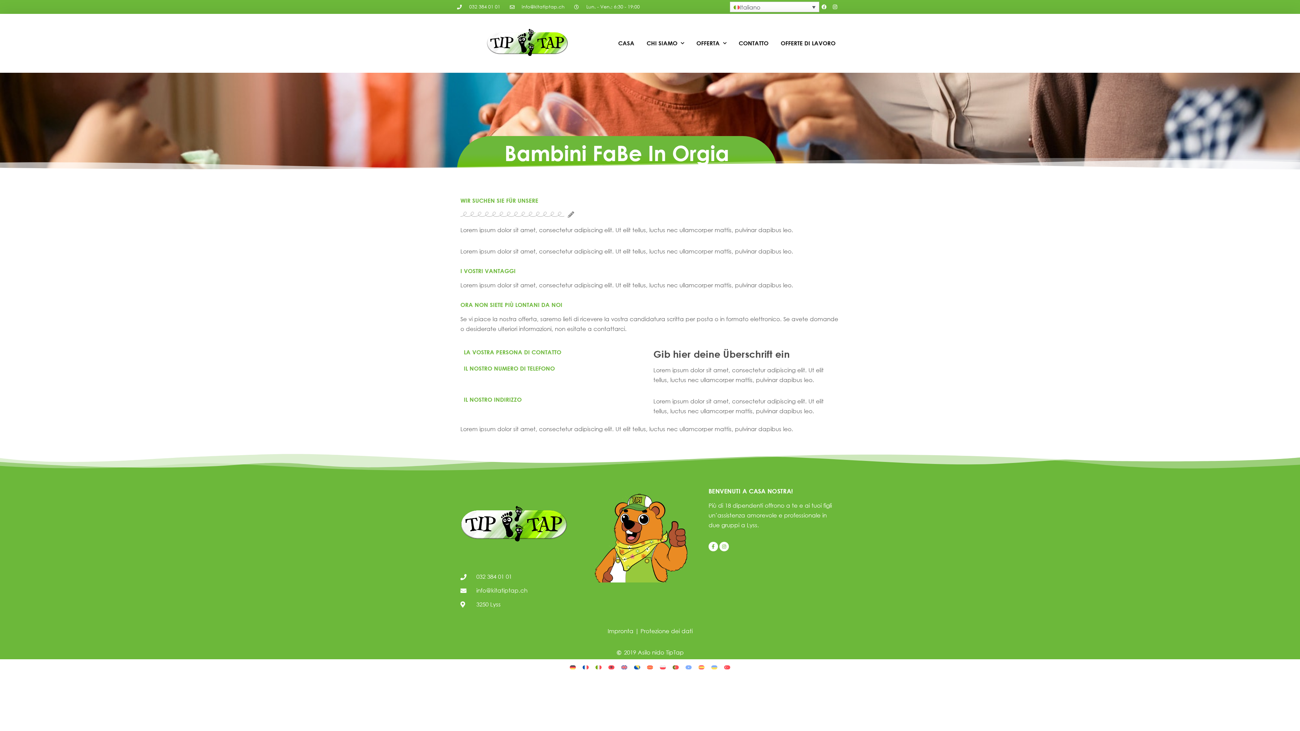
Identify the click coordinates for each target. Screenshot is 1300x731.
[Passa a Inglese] (624, 666)
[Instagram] (835, 7)
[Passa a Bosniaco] (637, 666)
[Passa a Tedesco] (572, 666)
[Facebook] (824, 7)
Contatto (753, 43)
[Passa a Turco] (727, 666)
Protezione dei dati (667, 631)
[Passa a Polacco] (662, 666)
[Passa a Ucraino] (714, 666)
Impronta (620, 631)
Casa (626, 43)
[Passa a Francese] (585, 666)
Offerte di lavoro (808, 43)
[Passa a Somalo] (688, 666)
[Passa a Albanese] (611, 666)
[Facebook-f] (713, 546)
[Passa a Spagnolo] (701, 666)
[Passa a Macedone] (650, 666)
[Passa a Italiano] (598, 666)
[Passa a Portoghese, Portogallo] (675, 666)
